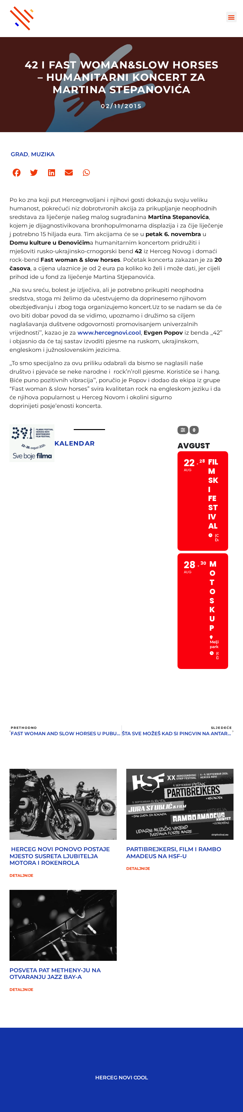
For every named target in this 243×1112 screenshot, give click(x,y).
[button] (231, 17)
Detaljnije (21, 875)
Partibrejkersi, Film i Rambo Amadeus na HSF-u (173, 853)
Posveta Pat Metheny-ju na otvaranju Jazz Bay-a (55, 974)
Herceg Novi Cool (121, 1078)
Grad (19, 154)
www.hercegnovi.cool (109, 332)
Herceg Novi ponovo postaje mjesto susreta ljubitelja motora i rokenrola (59, 856)
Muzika (42, 154)
